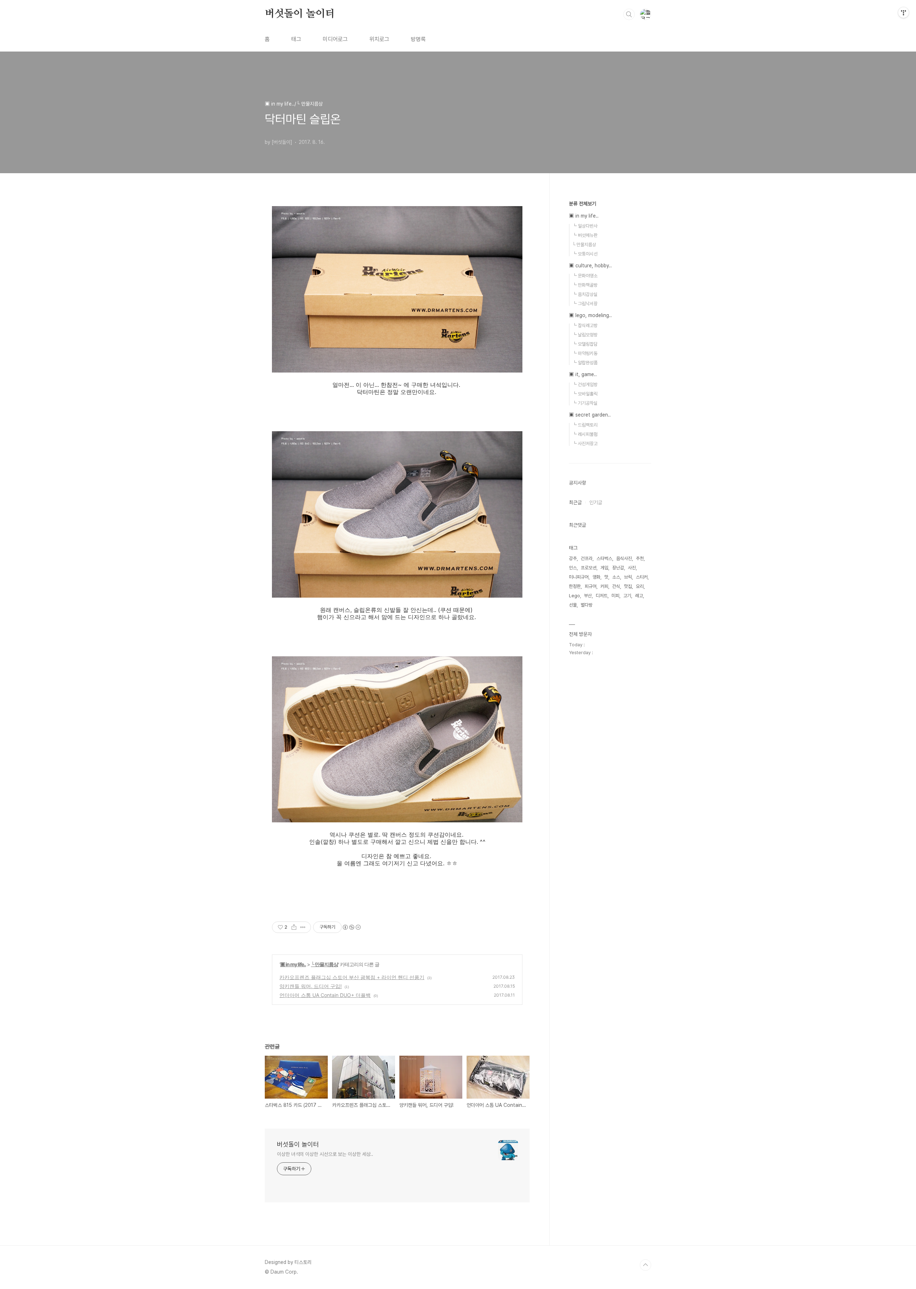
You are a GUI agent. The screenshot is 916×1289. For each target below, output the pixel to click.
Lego (574, 595)
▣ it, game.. (583, 374)
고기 (627, 595)
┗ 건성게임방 (585, 384)
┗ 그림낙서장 (585, 303)
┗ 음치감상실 (585, 294)
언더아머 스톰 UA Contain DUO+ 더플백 (325, 995)
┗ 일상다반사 (585, 226)
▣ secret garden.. (590, 415)
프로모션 (588, 567)
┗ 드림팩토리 (585, 425)
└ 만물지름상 (324, 964)
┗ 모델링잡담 (585, 344)
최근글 (575, 502)
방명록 (418, 39)
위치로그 (379, 39)
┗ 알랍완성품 (585, 362)
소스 (616, 577)
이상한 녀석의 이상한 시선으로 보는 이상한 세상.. (325, 1154)
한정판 (575, 586)
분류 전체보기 (582, 203)
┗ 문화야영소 (585, 275)
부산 (588, 595)
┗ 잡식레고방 (585, 325)
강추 (573, 558)
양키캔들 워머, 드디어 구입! (310, 986)
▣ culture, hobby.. (590, 265)
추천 (640, 558)
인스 (573, 567)
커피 (604, 586)
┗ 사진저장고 (585, 443)
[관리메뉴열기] (903, 12)
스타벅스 (604, 558)
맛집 (628, 586)
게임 (604, 567)
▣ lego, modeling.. (590, 315)
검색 (629, 14)
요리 (640, 586)
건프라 (587, 558)
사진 (632, 567)
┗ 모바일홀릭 (585, 394)
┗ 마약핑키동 (585, 353)
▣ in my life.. (293, 964)
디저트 (602, 595)
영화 (596, 577)
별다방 (587, 605)
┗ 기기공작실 (585, 403)
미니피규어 (579, 577)
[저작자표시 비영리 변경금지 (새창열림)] (351, 927)
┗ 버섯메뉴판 (585, 235)
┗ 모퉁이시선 (585, 254)
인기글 (595, 502)
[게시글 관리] (302, 927)
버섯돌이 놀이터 (300, 14)
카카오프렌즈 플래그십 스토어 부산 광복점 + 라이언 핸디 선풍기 (351, 977)
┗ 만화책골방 (585, 285)
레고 (639, 595)
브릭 (628, 577)
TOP (645, 1265)
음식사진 (624, 558)
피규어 (590, 586)
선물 (573, 605)
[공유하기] (293, 927)
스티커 (642, 577)
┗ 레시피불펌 (585, 434)
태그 (296, 39)
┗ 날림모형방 (585, 334)
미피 (615, 595)
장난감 (618, 567)
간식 (616, 586)
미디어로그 (335, 39)
